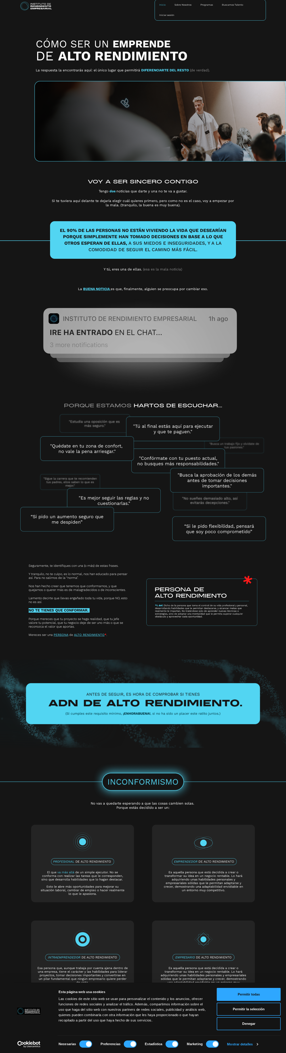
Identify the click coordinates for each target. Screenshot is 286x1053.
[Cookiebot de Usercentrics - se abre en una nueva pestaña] (28, 1044)
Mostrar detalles (240, 1044)
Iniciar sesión (166, 15)
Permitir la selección (249, 1009)
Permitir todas (249, 994)
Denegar (248, 1023)
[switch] (130, 1044)
